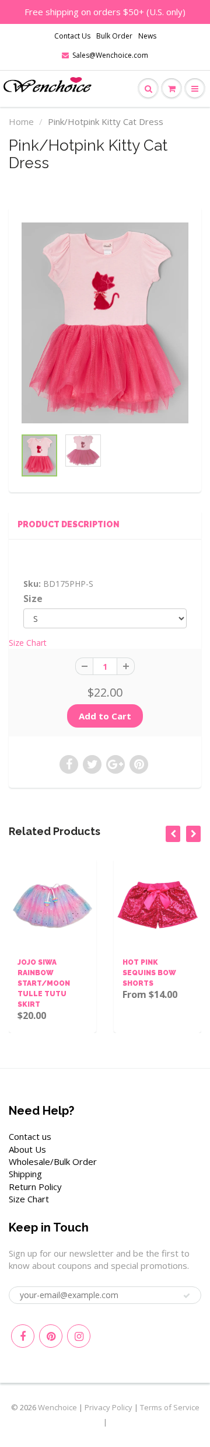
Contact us (30, 1136)
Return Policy (35, 1186)
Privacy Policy (108, 1407)
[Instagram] (78, 1336)
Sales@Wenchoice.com (110, 55)
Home (21, 121)
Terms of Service (170, 1407)
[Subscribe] (187, 1295)
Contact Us (72, 36)
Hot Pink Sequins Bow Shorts (149, 972)
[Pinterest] (50, 1336)
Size (33, 599)
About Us (27, 1149)
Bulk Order (114, 36)
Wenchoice (57, 1407)
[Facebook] (22, 1336)
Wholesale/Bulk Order (53, 1161)
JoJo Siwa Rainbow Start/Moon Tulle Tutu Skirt (44, 983)
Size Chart (28, 642)
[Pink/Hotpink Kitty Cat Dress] (105, 322)
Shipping (25, 1174)
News (147, 36)
